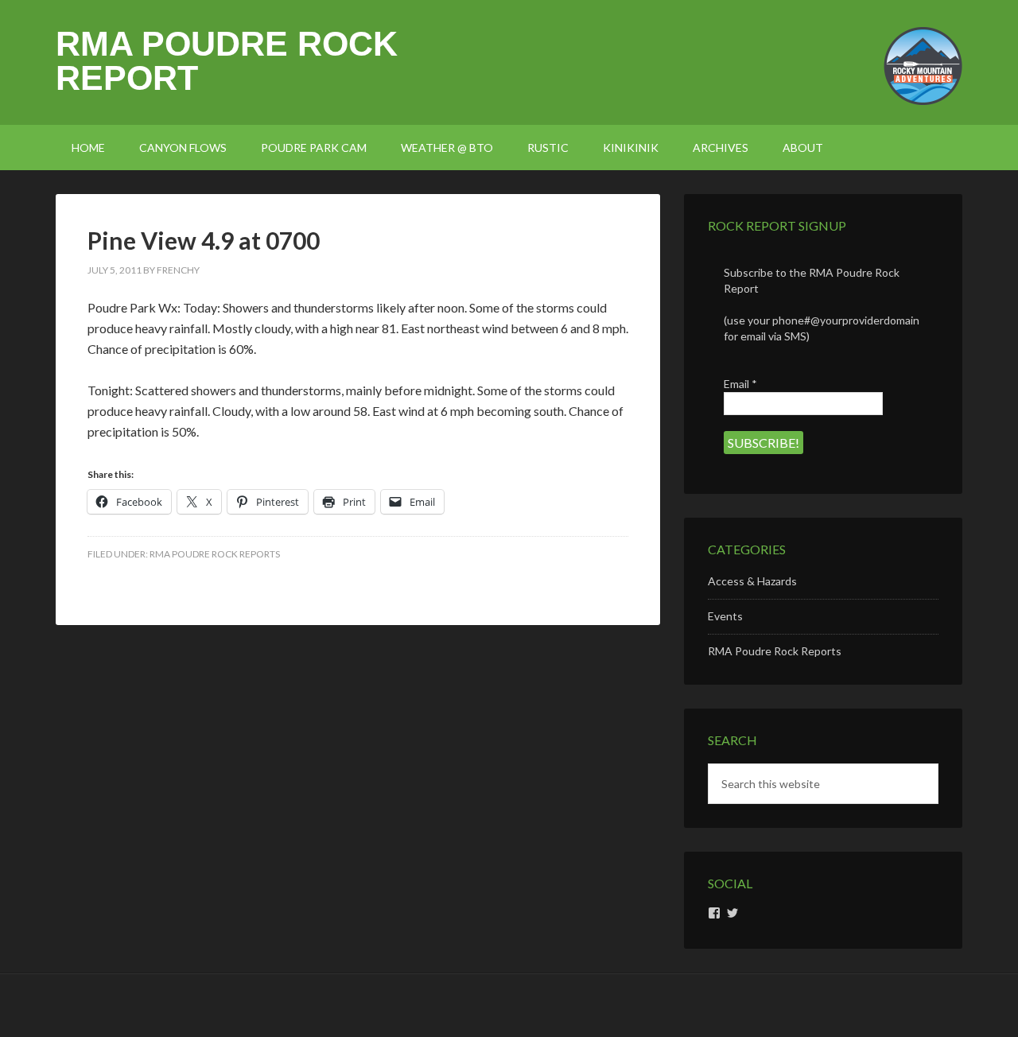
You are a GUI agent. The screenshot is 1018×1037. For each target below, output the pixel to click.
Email (740, 383)
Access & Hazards (752, 581)
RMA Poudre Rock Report (227, 61)
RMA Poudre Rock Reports (215, 554)
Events (725, 616)
